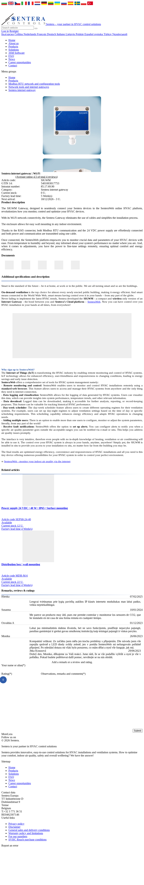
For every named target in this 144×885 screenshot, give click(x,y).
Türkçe (108, 34)
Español (89, 34)
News (11, 59)
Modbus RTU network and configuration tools (34, 83)
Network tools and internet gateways (28, 86)
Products (13, 46)
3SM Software (16, 52)
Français (42, 34)
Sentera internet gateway (22, 90)
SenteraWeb (93, 301)
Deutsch (52, 34)
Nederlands (30, 34)
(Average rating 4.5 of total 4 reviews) (36, 176)
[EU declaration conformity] (9, 265)
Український (119, 34)
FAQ (11, 56)
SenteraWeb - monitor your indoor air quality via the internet (37, 461)
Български (8, 34)
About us (13, 43)
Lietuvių (71, 34)
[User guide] (75, 265)
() (13, 665)
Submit (137, 730)
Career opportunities (19, 62)
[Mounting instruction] (59, 265)
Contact (12, 65)
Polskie (80, 34)
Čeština (19, 34)
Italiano (61, 34)
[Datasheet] (26, 265)
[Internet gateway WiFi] (72, 155)
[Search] (36, 28)
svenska (99, 34)
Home (11, 40)
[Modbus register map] (42, 265)
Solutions (13, 49)
